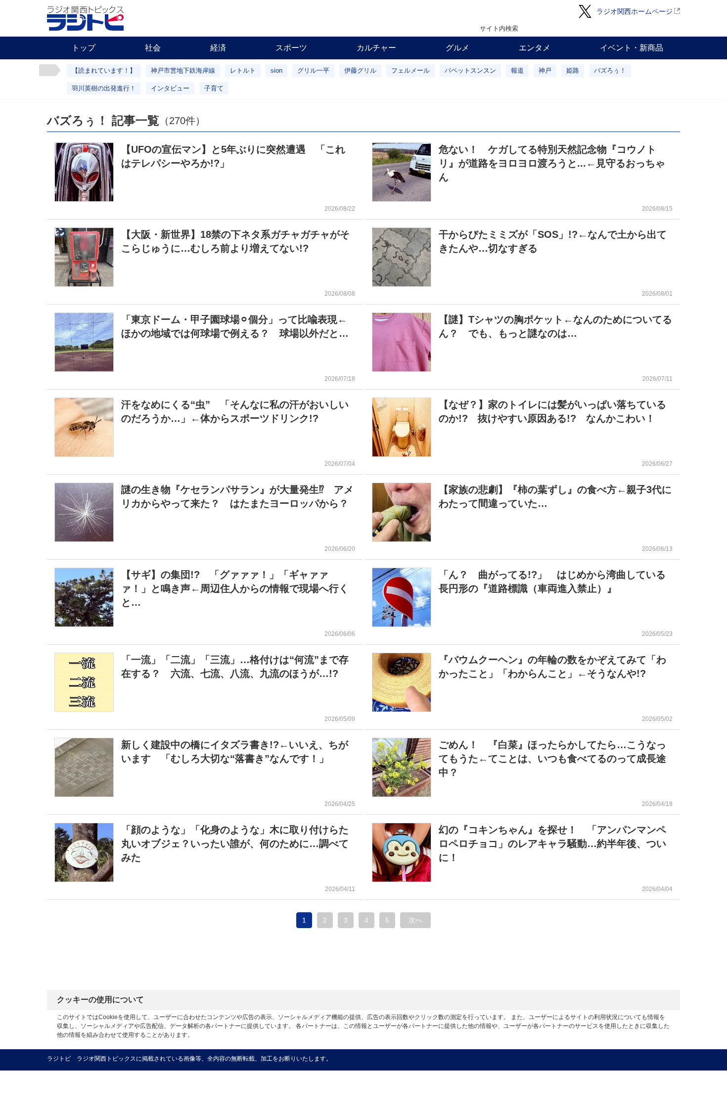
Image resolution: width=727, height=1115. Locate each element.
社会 (153, 48)
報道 (517, 70)
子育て (214, 88)
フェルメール (410, 70)
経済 (218, 48)
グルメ (457, 48)
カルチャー (376, 48)
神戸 (545, 70)
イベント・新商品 (631, 48)
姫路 (572, 70)
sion (276, 70)
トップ (83, 48)
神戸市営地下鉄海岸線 (183, 70)
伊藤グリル (360, 70)
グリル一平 (313, 70)
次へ (415, 920)
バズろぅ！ (610, 70)
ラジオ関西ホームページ (634, 11)
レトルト (243, 70)
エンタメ (534, 48)
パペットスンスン (470, 70)
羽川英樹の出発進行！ (104, 88)
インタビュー (170, 88)
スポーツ (291, 48)
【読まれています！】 (104, 70)
